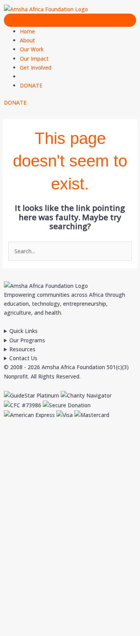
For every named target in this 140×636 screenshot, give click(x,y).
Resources (22, 349)
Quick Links (23, 331)
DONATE (31, 85)
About (27, 40)
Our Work (32, 49)
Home (27, 31)
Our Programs (27, 340)
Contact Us (23, 358)
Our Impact (34, 58)
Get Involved (35, 67)
